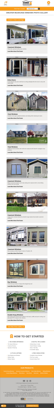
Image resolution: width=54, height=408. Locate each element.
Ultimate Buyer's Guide (35, 344)
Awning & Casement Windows (23, 371)
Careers (34, 386)
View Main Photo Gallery (15, 326)
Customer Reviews (12, 345)
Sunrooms (36, 373)
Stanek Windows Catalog (35, 345)
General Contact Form (35, 359)
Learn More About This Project (15, 51)
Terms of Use (23, 385)
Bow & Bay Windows (36, 371)
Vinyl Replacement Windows (14, 355)
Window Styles (11, 357)
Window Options (11, 359)
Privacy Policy (30, 385)
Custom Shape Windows (11, 373)
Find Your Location (34, 357)
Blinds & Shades (44, 373)
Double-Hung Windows (9, 371)
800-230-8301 (21, 406)
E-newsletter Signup (34, 349)
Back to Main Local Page (16, 20)
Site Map (29, 386)
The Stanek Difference (12, 344)
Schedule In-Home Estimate (36, 355)
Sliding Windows (46, 371)
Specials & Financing (12, 347)
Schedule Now (32, 405)
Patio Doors (29, 373)
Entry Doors (22, 373)
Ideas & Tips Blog (34, 347)
